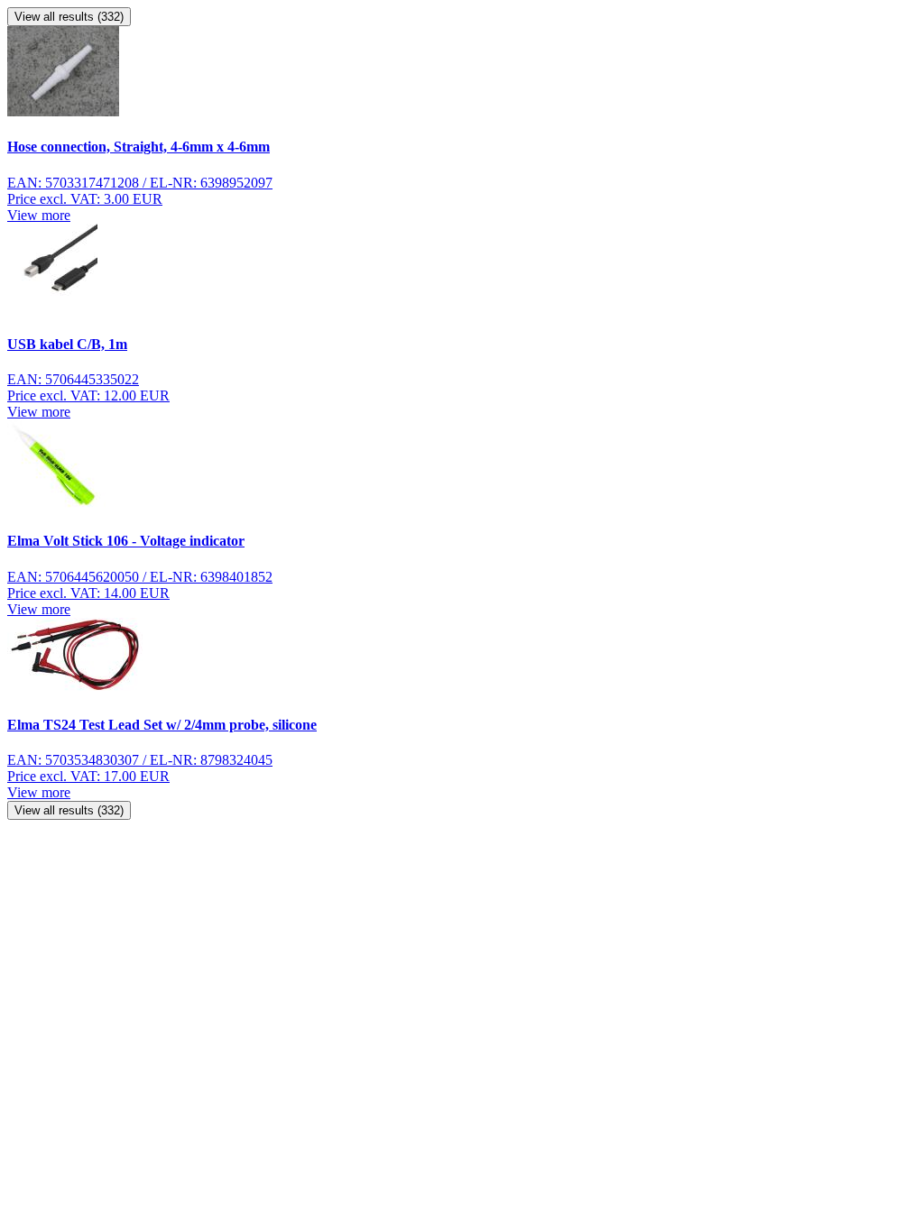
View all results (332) (69, 16)
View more (38, 215)
